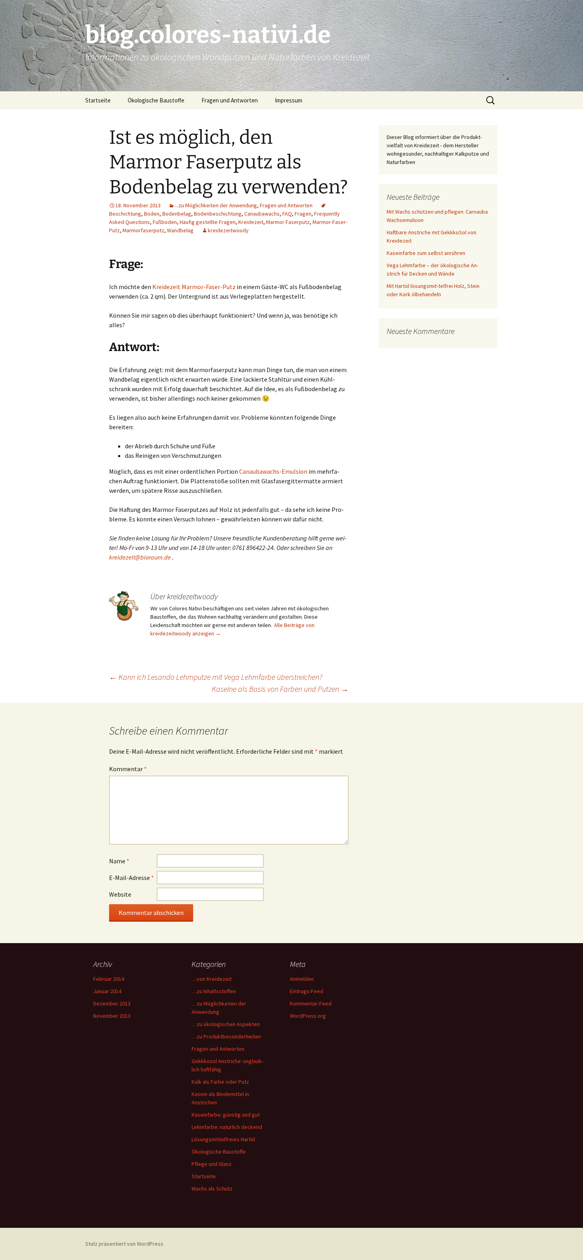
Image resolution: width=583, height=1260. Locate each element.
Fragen (303, 213)
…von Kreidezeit (212, 978)
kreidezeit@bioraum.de (140, 557)
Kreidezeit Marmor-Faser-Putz (194, 287)
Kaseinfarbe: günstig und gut (226, 1114)
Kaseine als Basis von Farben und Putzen (280, 689)
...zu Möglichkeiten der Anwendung (216, 205)
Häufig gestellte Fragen (208, 222)
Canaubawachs (262, 213)
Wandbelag (180, 230)
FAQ (287, 213)
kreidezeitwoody (228, 230)
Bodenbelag (176, 213)
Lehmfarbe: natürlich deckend (227, 1127)
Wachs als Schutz (212, 1188)
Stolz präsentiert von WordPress (124, 1243)
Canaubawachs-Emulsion (273, 471)
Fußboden (165, 222)
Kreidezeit (250, 222)
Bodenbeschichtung (218, 213)
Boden (151, 213)
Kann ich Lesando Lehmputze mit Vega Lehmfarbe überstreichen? (215, 677)
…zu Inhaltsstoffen (214, 991)
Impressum (288, 100)
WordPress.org (308, 1015)
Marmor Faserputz (288, 222)
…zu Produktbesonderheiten (226, 1036)
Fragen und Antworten (229, 100)
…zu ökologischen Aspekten (226, 1024)
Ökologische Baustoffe (156, 100)
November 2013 (111, 1015)
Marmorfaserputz (143, 230)
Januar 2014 (107, 991)
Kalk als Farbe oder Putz (220, 1081)
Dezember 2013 (111, 1003)
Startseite (98, 100)
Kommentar (128, 769)
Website (120, 894)
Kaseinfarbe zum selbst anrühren (426, 253)
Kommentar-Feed (311, 1003)
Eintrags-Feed (306, 991)
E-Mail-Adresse (131, 878)
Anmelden (302, 978)
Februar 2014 (108, 978)
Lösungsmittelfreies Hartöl (223, 1139)
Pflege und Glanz (212, 1163)
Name (119, 861)
